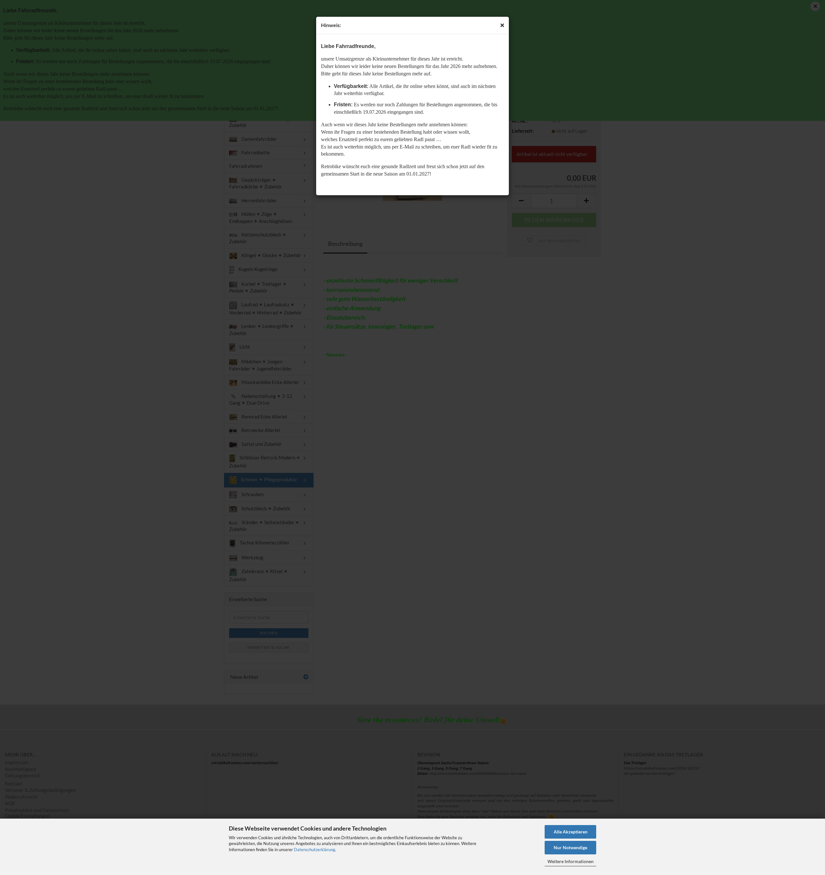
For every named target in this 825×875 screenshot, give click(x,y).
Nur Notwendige (570, 847)
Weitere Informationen (571, 861)
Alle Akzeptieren (570, 831)
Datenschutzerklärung (314, 849)
